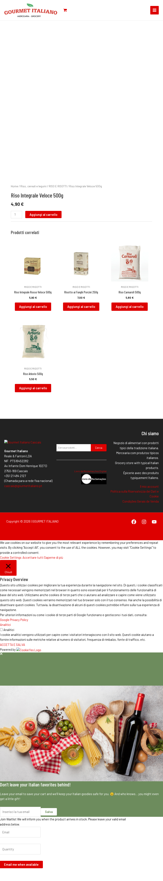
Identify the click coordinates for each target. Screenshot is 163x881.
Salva (49, 812)
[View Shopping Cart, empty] (65, 10)
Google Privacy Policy (14, 620)
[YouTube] (154, 521)
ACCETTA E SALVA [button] (12, 645)
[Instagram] (144, 521)
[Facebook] (133, 521)
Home (14, 186)
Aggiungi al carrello (43, 214)
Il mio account (149, 486)
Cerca (98, 447)
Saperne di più (53, 557)
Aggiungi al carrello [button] (33, 306)
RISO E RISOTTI (58, 186)
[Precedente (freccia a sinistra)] (4, 879)
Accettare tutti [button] (32, 557)
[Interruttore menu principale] (154, 10)
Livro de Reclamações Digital (90, 471)
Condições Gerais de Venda (140, 501)
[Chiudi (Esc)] (31, 873)
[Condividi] (22, 873)
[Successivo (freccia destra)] (13, 879)
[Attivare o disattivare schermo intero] (13, 873)
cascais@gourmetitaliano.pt (23, 486)
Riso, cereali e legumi (33, 186)
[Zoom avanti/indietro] (4, 873)
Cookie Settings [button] (10, 557)
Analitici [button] (5, 625)
